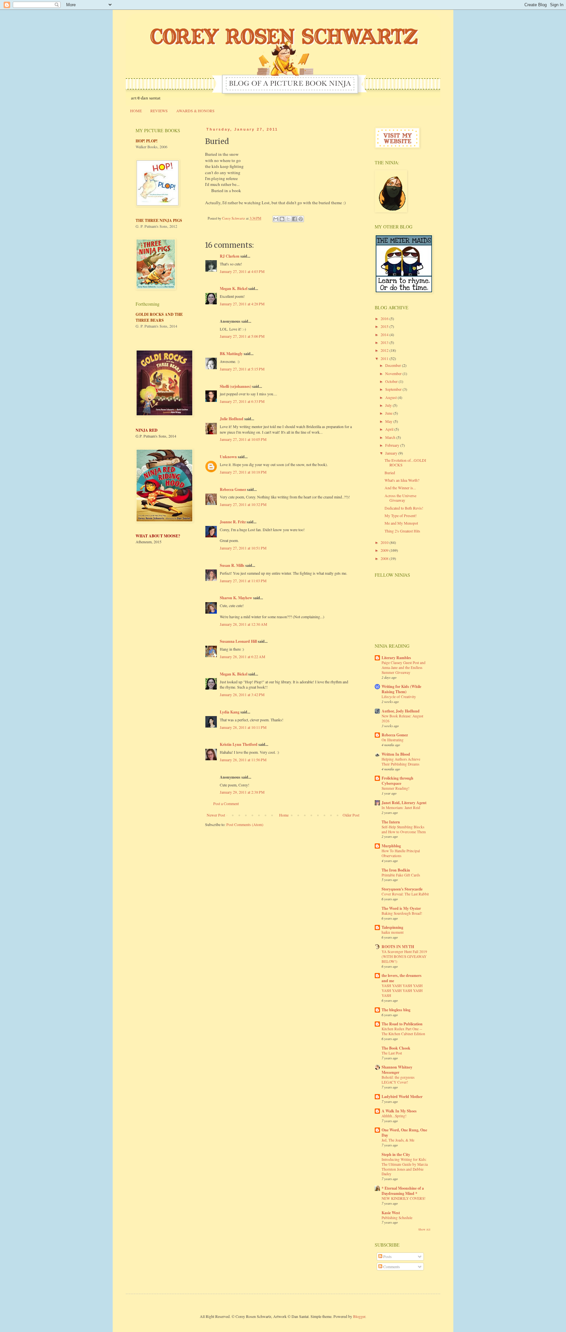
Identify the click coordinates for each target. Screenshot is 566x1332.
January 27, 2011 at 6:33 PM (242, 401)
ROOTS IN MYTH (398, 946)
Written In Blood (396, 754)
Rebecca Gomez (233, 489)
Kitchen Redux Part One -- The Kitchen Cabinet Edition (403, 1031)
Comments (391, 1266)
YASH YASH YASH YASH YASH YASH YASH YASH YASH (402, 990)
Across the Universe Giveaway (400, 498)
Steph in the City (396, 1154)
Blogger (359, 1316)
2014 (385, 334)
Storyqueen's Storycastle (402, 889)
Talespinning (392, 927)
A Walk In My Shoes (399, 1111)
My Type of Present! (401, 515)
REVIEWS (159, 110)
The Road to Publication (402, 1024)
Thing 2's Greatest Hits (402, 530)
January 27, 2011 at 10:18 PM (243, 472)
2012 (385, 350)
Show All (424, 1230)
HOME (136, 110)
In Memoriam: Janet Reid (401, 807)
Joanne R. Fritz (233, 522)
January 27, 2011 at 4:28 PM (242, 303)
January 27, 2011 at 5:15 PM (242, 368)
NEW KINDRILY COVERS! (403, 1198)
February (392, 445)
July (389, 405)
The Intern (391, 822)
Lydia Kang (229, 712)
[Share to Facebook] (294, 219)
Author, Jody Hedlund (401, 711)
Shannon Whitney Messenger (397, 1069)
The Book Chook (396, 1048)
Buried (390, 472)
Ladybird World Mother (402, 1096)
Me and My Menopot (401, 523)
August (391, 397)
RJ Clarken (229, 256)
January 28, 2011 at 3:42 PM (242, 694)
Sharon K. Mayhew (236, 598)
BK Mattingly (231, 353)
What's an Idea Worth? (402, 480)
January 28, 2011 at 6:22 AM (242, 656)
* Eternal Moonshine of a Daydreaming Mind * (403, 1190)
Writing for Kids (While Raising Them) (401, 689)
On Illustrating (393, 739)
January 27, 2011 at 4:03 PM (242, 271)
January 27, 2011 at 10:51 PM (243, 547)
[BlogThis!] (282, 219)
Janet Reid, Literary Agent (404, 802)
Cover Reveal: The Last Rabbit (405, 893)
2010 (385, 542)
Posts (387, 1256)
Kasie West (391, 1212)
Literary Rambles (396, 657)
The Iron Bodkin (396, 870)
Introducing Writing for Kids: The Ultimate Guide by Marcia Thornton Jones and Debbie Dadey (405, 1166)
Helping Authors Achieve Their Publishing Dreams (401, 761)
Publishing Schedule (397, 1217)
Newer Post (216, 815)
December (393, 365)
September (394, 389)
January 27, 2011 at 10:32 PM (243, 504)
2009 (385, 550)
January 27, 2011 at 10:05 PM (243, 439)
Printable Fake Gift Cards (401, 875)
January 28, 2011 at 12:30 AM (243, 624)
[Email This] (276, 219)
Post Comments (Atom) (244, 824)
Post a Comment (226, 803)
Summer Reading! (395, 788)
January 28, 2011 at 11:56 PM (243, 759)
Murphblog (391, 846)
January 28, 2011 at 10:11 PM (243, 727)
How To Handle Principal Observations (401, 853)
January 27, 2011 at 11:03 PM (243, 580)
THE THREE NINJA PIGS (159, 220)
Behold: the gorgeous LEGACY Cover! (398, 1080)
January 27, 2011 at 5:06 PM (242, 336)
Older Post (351, 815)
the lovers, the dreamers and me (402, 978)
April (389, 429)
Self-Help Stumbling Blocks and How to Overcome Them (404, 829)
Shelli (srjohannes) (235, 386)
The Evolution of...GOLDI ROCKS (405, 462)
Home (284, 815)
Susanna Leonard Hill (238, 641)
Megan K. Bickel (233, 288)
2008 (385, 558)
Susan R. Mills (232, 565)
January (391, 453)
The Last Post (392, 1053)
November (394, 373)
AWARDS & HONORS (195, 110)
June (389, 413)
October (392, 381)
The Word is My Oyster (401, 908)
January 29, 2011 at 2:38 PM (242, 792)
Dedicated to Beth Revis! (404, 508)
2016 (385, 318)
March (390, 437)
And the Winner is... (400, 487)
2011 (385, 358)
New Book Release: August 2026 (402, 718)
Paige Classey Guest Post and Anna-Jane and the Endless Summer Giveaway (403, 667)
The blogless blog (396, 1010)
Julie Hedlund (231, 419)
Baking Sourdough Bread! (402, 913)
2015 (385, 326)
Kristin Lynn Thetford (238, 744)
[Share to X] (288, 219)
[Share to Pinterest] (300, 219)
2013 (385, 342)
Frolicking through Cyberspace (397, 780)
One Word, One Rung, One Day (404, 1132)
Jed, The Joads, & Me (398, 1140)
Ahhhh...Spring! (394, 1115)
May (389, 421)
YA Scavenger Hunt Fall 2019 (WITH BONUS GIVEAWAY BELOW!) (404, 956)
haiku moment (393, 932)
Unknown (228, 456)
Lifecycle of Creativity (399, 696)
